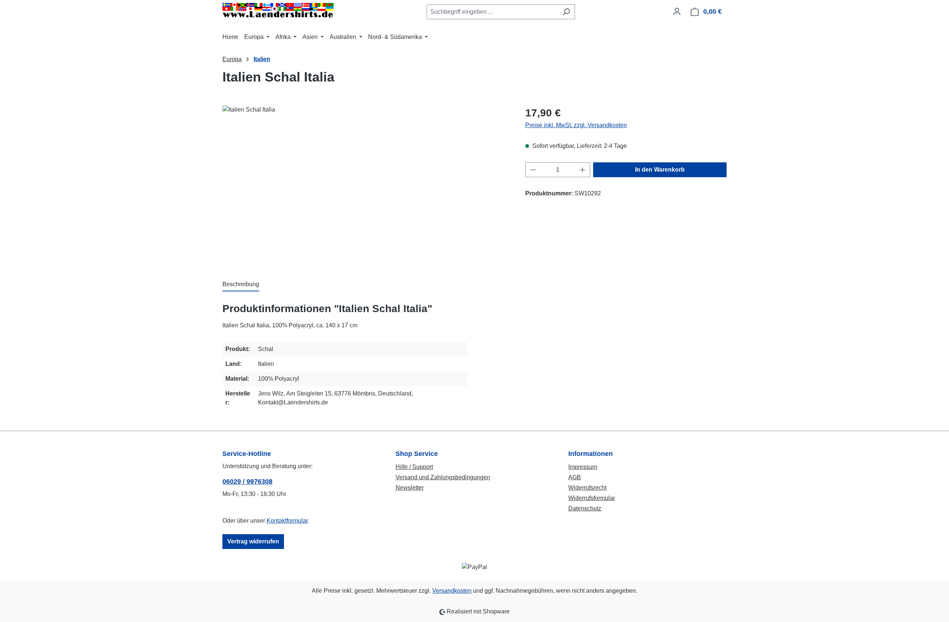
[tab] (240, 284)
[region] (366, 185)
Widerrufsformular (591, 498)
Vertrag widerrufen (253, 541)
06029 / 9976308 (247, 481)
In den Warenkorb (660, 169)
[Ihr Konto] (677, 11)
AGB (574, 477)
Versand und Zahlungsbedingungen (443, 477)
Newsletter (410, 487)
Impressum (582, 467)
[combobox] (492, 11)
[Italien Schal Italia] (366, 185)
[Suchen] (566, 11)
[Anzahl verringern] (533, 169)
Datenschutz (584, 508)
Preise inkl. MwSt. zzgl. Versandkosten (576, 125)
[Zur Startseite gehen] (278, 10)
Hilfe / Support (414, 467)
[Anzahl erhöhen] (583, 169)
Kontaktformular (287, 520)
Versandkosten (452, 591)
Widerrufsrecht (587, 487)
